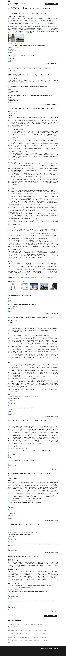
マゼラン (55, 277)
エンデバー (46, 21)
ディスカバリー (32, 21)
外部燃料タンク (33, 23)
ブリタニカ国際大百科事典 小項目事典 (19, 473)
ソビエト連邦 (48, 166)
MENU (9, 1)
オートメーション (12, 70)
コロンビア (18, 21)
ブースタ (51, 484)
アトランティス (40, 21)
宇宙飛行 (39, 28)
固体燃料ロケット (41, 148)
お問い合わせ (56, 648)
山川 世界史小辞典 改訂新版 (16, 524)
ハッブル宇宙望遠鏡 (28, 244)
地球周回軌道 (13, 132)
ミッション (53, 120)
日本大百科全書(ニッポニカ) (16, 108)
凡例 (23, 43)
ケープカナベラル (46, 68)
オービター (25, 25)
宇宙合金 (14, 445)
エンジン (40, 140)
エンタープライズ (20, 26)
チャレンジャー (25, 21)
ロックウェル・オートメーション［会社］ (16, 446)
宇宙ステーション (35, 80)
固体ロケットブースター (45, 23)
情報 (21, 43)
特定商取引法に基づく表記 (49, 648)
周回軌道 (14, 28)
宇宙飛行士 (50, 139)
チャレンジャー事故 (38, 68)
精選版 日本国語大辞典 (14, 75)
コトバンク (13, 4)
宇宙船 (18, 445)
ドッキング (48, 491)
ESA (19, 277)
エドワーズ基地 (24, 445)
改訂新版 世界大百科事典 (15, 317)
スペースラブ (13, 235)
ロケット (46, 20)
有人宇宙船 (28, 80)
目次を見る (21, 129)
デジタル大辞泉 (12, 13)
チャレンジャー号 (47, 118)
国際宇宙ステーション (15, 20)
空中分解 (25, 31)
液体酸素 (42, 143)
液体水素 (37, 143)
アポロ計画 (31, 163)
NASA (25, 18)
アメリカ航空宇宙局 (42, 482)
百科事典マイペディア (14, 420)
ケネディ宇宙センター (31, 193)
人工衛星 (44, 18)
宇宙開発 (22, 277)
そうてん (24, 135)
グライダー (35, 25)
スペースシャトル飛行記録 (16, 68)
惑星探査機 (54, 18)
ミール (25, 438)
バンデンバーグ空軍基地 (27, 68)
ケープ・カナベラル (32, 445)
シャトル (29, 28)
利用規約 (42, 648)
